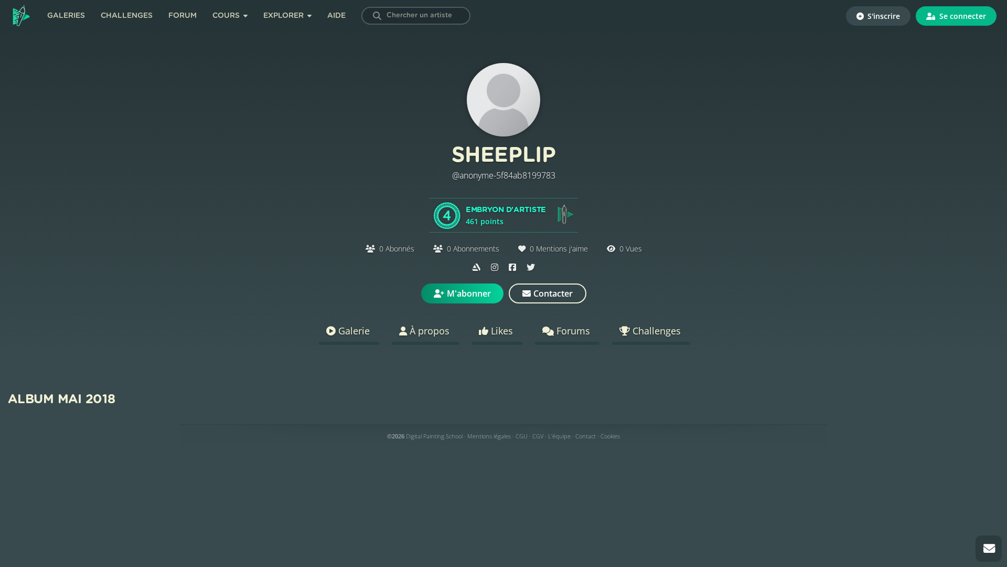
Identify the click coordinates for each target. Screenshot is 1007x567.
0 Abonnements (473, 249)
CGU (522, 436)
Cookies (610, 436)
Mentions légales (489, 436)
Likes (500, 330)
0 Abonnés (396, 249)
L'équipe (559, 436)
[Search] (377, 16)
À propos (428, 330)
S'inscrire (882, 16)
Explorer (284, 15)
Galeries (66, 15)
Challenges (127, 15)
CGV (537, 436)
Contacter (553, 293)
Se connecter (961, 16)
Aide (336, 15)
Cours (227, 15)
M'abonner (469, 293)
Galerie (353, 330)
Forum (182, 15)
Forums (572, 330)
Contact (585, 436)
